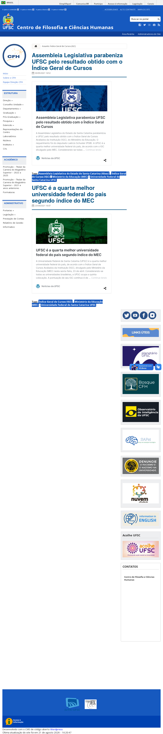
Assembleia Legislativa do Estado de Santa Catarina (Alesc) (74, 173)
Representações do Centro (13, 131)
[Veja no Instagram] (154, 25)
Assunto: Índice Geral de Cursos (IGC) (59, 46)
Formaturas (9, 192)
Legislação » (9, 214)
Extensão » (8, 125)
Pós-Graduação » (11, 116)
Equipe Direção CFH (13, 82)
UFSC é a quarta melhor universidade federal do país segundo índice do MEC (69, 194)
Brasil (10, 2)
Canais (151, 3)
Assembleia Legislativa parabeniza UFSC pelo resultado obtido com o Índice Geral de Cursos (77, 61)
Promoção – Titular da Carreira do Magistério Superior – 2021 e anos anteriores (14, 184)
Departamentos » (12, 108)
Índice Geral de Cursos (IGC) (55, 301)
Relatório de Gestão (13, 222)
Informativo (9, 226)
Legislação (137, 3)
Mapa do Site (144, 9)
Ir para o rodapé (59, 9)
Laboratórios (9, 136)
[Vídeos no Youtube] (149, 25)
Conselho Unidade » (13, 104)
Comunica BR (82, 3)
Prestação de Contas (13, 218)
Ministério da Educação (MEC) (70, 176)
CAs (5, 148)
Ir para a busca (43, 9)
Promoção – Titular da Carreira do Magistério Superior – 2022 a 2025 (14, 171)
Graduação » (9, 112)
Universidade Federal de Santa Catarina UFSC (68, 304)
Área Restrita (128, 34)
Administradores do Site (149, 34)
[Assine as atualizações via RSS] (159, 25)
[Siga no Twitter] (144, 25)
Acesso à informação (117, 3)
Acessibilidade (111, 9)
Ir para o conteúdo (10, 9)
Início (5, 73)
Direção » (8, 100)
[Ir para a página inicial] (35, 46)
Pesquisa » (8, 121)
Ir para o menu (27, 9)
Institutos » (8, 144)
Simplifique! (65, 3)
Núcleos (7, 140)
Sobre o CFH (9, 77)
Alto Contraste (127, 9)
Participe (98, 3)
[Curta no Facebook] (140, 25)
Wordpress (56, 729)
